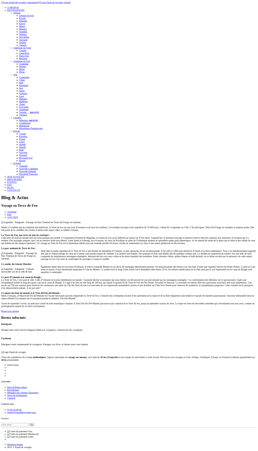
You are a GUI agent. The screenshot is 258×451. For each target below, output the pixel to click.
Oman (22, 104)
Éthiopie (23, 21)
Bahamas (28, 120)
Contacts (11, 398)
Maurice (23, 29)
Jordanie (23, 93)
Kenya (22, 23)
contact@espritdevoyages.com (21, 412)
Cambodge (24, 77)
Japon (22, 91)
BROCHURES (14, 179)
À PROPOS (13, 7)
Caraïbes (17, 117)
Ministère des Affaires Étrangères (22, 392)
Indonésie (23, 85)
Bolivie (22, 66)
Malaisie (23, 99)
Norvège (23, 152)
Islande (22, 147)
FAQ (9, 185)
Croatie (22, 134)
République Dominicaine (31, 128)
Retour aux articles (10, 311)
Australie (23, 166)
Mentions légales (15, 444)
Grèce (22, 142)
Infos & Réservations (17, 387)
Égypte (22, 18)
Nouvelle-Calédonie (28, 168)
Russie (22, 160)
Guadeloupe (25, 123)
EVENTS (12, 182)
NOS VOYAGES (15, 177)
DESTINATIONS (15, 10)
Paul (9, 214)
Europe (16, 131)
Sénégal (23, 34)
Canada (22, 50)
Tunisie (22, 42)
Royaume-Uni (26, 158)
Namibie (23, 31)
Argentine (24, 64)
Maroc (22, 26)
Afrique (16, 13)
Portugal (23, 155)
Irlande (22, 144)
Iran (21, 88)
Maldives (23, 101)
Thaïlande (24, 109)
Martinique (24, 125)
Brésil (22, 69)
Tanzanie (23, 40)
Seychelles (24, 37)
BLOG (10, 187)
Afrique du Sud (26, 15)
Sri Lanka (23, 107)
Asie (15, 74)
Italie (21, 150)
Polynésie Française (28, 174)
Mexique (23, 58)
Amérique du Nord (22, 48)
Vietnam (23, 115)
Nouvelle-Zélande (27, 171)
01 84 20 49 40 (14, 409)
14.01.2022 (12, 217)
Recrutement (13, 390)
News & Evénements (17, 395)
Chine (22, 80)
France (22, 139)
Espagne (23, 136)
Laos (21, 96)
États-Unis (24, 56)
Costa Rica (24, 53)
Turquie (22, 45)
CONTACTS (13, 190)
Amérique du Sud (21, 61)
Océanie (17, 163)
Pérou (22, 72)
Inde (21, 82)
